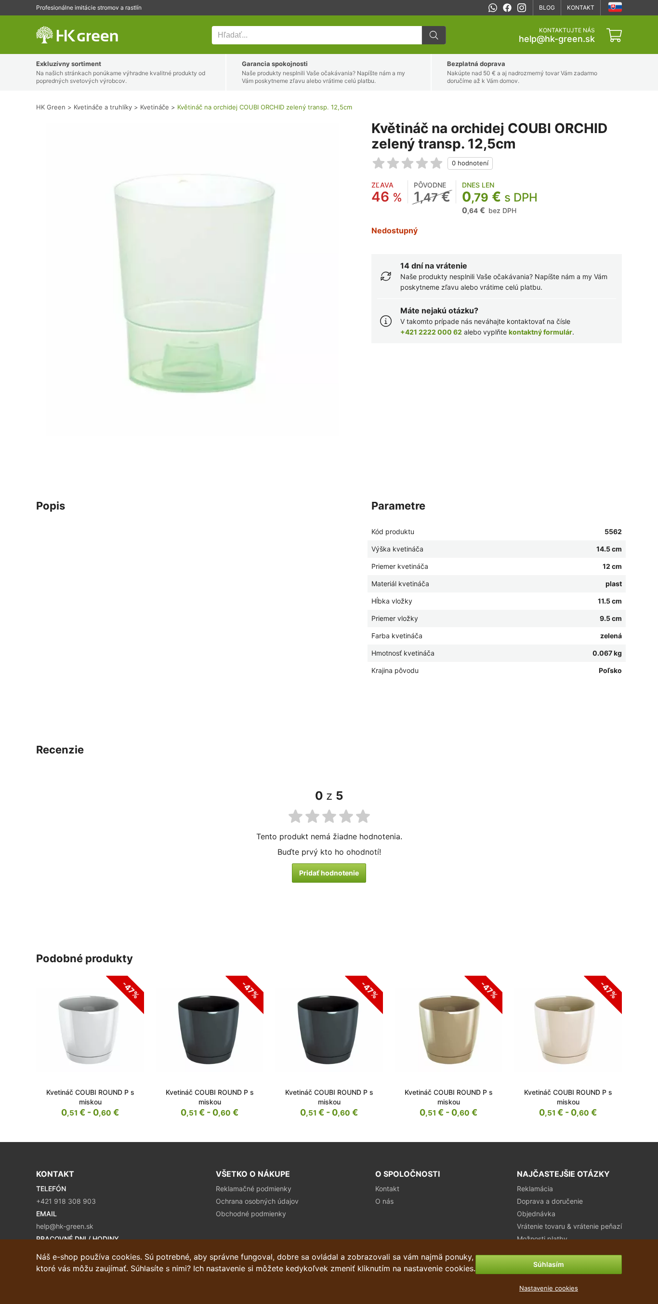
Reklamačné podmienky (253, 1188)
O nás (384, 1201)
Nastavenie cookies (548, 1288)
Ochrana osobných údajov (257, 1201)
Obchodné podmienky (251, 1214)
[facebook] (507, 7)
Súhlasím (548, 1264)
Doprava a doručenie (550, 1201)
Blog (547, 7)
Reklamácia (535, 1188)
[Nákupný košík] (614, 35)
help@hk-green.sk (557, 39)
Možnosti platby (542, 1239)
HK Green (49, 20)
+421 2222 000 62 (431, 332)
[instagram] (521, 7)
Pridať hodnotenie (329, 873)
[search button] (434, 35)
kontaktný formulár (540, 332)
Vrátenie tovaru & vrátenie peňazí (569, 1226)
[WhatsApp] (493, 7)
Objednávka (536, 1214)
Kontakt (580, 7)
